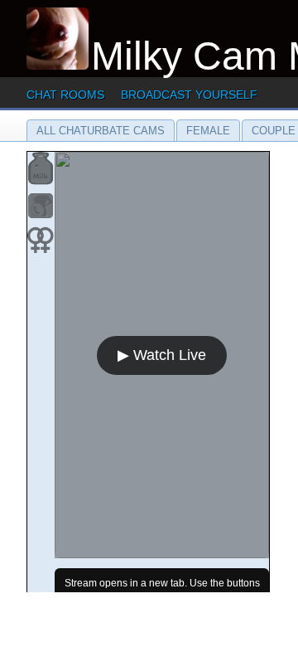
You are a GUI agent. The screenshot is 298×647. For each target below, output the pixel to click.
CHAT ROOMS (65, 94)
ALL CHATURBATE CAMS (100, 130)
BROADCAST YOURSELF (189, 94)
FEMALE (208, 130)
